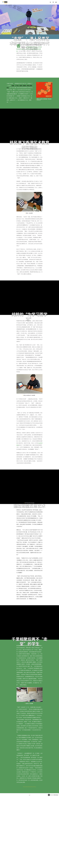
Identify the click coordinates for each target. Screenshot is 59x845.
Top (29, 795)
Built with (54, 794)
